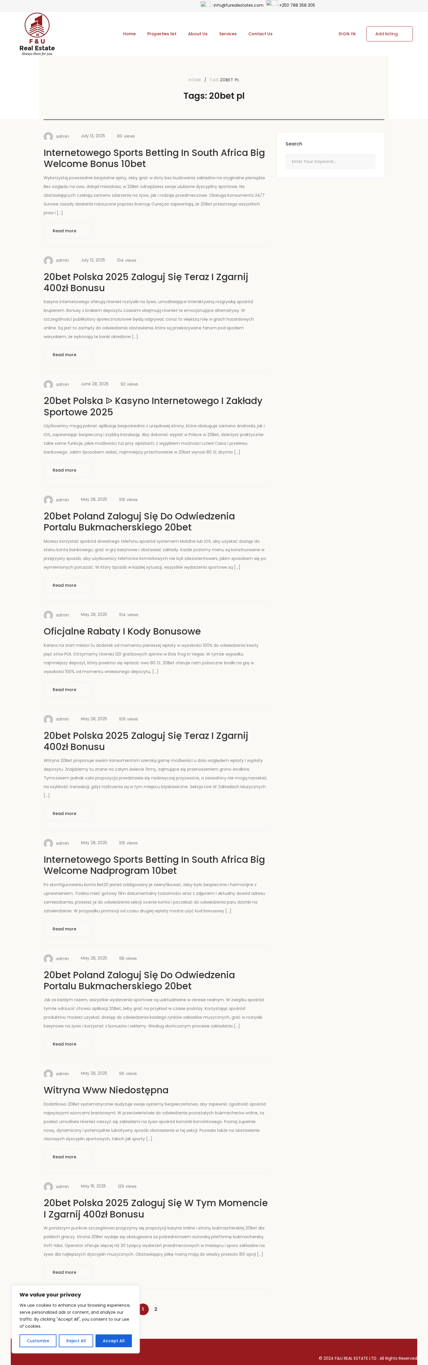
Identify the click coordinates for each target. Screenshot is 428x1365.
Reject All (76, 1341)
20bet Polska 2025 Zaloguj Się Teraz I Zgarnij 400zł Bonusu (146, 282)
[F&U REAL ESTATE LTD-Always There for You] (37, 34)
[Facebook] (309, 1345)
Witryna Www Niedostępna (106, 1090)
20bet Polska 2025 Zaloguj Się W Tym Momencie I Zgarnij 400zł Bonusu (156, 1208)
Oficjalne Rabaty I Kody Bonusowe (122, 631)
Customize (38, 1341)
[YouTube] (390, 1345)
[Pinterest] (350, 1345)
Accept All (114, 1341)
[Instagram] (410, 1345)
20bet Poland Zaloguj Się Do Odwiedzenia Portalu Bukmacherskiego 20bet (139, 522)
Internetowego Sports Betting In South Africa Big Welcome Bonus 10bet (154, 158)
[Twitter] (330, 1345)
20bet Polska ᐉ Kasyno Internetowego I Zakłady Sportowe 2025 (153, 406)
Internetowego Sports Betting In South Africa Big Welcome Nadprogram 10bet (154, 865)
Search (367, 162)
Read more (65, 231)
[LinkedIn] (370, 1345)
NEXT (168, 1309)
